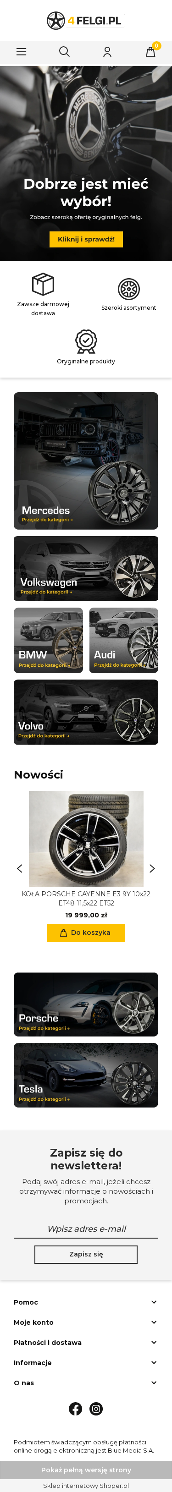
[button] (21, 51)
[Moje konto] (107, 51)
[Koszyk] (150, 51)
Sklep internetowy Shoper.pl (86, 1485)
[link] (86, 160)
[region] (86, 163)
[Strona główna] (86, 20)
